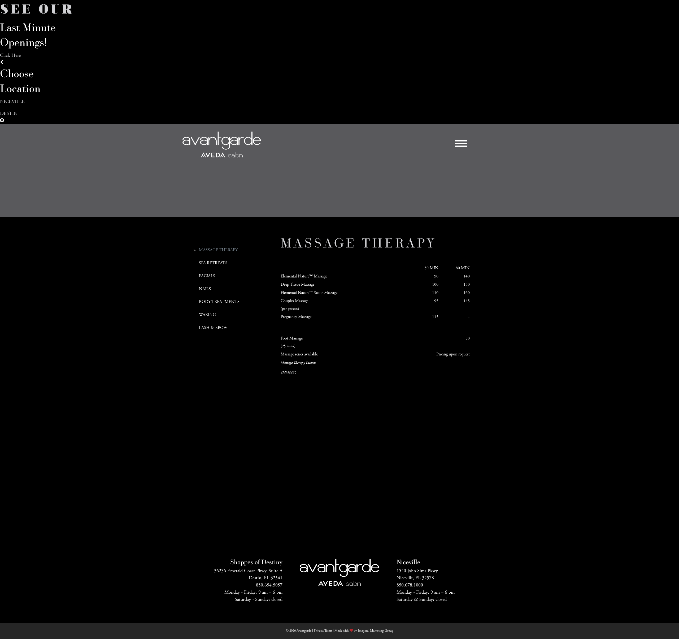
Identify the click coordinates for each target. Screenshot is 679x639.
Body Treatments (219, 302)
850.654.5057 (269, 585)
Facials (207, 276)
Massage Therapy (218, 250)
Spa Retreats (213, 263)
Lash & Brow (213, 328)
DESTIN (9, 113)
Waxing (207, 315)
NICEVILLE (12, 101)
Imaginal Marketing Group (375, 630)
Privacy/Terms (323, 630)
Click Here (10, 55)
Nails (205, 289)
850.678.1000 (410, 585)
